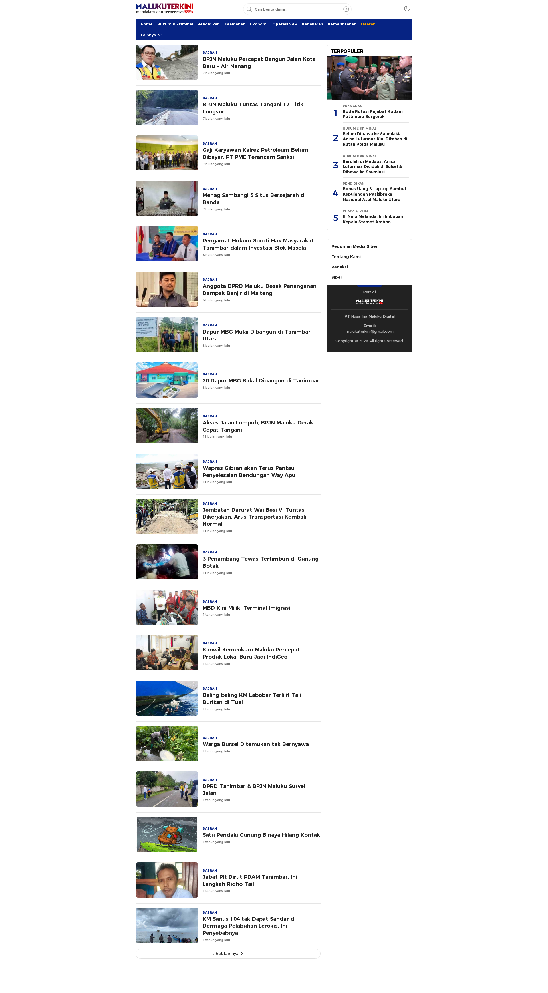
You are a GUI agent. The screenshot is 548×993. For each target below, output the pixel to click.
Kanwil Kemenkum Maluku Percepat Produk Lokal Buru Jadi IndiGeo (251, 653)
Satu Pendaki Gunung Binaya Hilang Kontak (261, 835)
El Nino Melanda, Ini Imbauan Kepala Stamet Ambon (373, 219)
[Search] (346, 9)
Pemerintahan (342, 24)
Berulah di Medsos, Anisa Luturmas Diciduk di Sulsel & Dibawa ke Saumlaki (372, 166)
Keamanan (234, 24)
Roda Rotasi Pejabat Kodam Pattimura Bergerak (373, 114)
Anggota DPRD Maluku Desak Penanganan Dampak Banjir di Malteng (260, 289)
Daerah (368, 24)
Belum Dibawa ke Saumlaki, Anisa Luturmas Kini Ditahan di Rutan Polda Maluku (375, 139)
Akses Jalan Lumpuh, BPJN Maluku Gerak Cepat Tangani (258, 426)
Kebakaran (312, 24)
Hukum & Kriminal (175, 24)
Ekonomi (259, 24)
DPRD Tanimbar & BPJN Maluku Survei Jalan (254, 790)
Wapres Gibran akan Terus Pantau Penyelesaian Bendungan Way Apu (249, 471)
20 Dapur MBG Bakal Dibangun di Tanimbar (261, 380)
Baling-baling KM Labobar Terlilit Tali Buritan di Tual (252, 698)
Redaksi (339, 267)
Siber (336, 277)
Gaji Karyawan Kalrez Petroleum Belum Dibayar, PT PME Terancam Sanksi (255, 153)
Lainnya (148, 35)
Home (147, 24)
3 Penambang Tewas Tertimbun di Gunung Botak (261, 562)
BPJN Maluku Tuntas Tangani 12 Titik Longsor (253, 108)
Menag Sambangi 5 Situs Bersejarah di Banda (254, 199)
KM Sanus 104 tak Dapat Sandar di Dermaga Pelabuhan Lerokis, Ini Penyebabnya (249, 926)
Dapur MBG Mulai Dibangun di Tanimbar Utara (257, 335)
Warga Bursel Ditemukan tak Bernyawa (256, 744)
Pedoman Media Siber (354, 246)
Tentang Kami (346, 256)
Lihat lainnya (225, 953)
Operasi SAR (284, 24)
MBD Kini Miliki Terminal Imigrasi (246, 608)
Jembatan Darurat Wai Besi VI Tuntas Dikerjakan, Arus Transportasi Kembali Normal (254, 517)
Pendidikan (209, 24)
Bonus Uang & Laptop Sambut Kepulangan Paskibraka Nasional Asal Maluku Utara (374, 194)
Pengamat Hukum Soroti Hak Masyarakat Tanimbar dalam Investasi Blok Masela (258, 244)
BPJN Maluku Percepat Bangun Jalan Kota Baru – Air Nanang (259, 62)
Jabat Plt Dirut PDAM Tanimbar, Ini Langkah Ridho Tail (250, 880)
